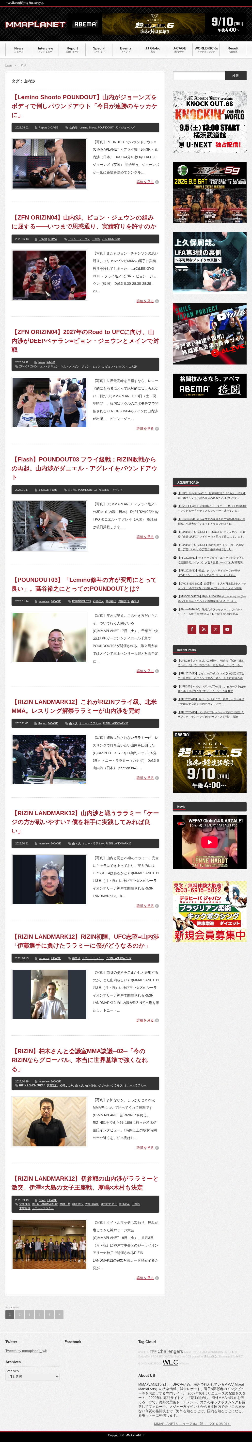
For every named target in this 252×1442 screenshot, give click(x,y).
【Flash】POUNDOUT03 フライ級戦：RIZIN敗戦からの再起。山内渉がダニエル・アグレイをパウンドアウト (85, 468)
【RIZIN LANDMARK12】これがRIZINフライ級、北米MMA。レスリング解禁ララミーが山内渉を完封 (84, 706)
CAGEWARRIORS (211, 1351)
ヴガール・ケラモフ (110, 1085)
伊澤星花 (124, 1204)
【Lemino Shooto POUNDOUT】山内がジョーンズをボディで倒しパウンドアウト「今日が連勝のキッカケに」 (85, 106)
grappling (197, 1356)
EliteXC (238, 1356)
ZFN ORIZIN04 (111, 239)
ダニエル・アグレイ (111, 489)
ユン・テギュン (49, 366)
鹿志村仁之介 (109, 1204)
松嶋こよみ (66, 1085)
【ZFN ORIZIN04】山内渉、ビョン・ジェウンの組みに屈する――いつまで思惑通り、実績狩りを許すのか (84, 222)
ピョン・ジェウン (79, 239)
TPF (153, 1351)
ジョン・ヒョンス (92, 366)
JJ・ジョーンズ (125, 127)
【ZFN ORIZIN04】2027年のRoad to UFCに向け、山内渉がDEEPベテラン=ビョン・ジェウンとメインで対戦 (85, 341)
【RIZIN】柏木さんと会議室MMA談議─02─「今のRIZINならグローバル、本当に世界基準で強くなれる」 (80, 1060)
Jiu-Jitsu (179, 1356)
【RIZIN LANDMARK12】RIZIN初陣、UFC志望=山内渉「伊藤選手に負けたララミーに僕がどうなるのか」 (85, 941)
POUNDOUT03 (87, 489)
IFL (237, 1351)
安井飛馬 (24, 1204)
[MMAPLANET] (36, 26)
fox (225, 1351)
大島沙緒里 (92, 1204)
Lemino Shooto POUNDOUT (96, 127)
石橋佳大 (98, 601)
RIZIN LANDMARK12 (115, 723)
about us (143, 1351)
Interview (44, 601)
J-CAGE (53, 127)
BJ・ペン (211, 1356)
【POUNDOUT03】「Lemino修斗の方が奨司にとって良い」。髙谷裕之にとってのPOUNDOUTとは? (84, 584)
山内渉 (73, 127)
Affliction (184, 1363)
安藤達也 (52, 1085)
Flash (53, 489)
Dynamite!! (225, 1356)
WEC (170, 1362)
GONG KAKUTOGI (150, 1363)
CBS (188, 1356)
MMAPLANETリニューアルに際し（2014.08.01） (192, 1424)
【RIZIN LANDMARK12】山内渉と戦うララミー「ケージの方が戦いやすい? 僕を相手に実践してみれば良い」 (85, 822)
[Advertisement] (210, 438)
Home (8, 65)
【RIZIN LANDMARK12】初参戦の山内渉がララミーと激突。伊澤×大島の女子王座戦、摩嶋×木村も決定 (85, 1183)
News (41, 362)
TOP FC (158, 1356)
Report (43, 127)
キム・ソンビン (70, 366)
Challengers (170, 1351)
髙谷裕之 (111, 601)
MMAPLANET (135, 1435)
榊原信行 (77, 1204)
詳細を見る (145, 182)
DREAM (168, 1356)
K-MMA (52, 239)
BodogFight (145, 1356)
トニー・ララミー (90, 723)
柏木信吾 (90, 1085)
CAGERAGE (191, 1351)
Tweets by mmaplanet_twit (26, 1351)
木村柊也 (24, 1208)
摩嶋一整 (65, 1204)
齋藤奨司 (123, 601)
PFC (231, 1352)
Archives (12, 1371)
